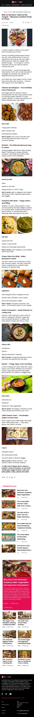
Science (3, 713)
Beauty (3, 707)
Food (10, 12)
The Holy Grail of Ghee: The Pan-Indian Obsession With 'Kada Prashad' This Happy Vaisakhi (24, 516)
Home (5, 12)
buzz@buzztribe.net (23, 710)
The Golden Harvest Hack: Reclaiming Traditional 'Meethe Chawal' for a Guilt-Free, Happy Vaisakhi (24, 528)
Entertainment (16, 5)
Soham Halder (5, 22)
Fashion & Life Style (26, 5)
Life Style (3, 710)
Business (7, 5)
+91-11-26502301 (22, 713)
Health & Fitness (5, 704)
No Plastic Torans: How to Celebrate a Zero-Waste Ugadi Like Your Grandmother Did (24, 663)
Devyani (5, 603)
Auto (3, 5)
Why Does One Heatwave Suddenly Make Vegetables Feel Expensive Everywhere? (24, 494)
